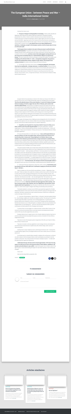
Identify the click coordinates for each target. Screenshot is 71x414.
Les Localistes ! (44, 411)
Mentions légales (21, 411)
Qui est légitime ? (53, 390)
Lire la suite (14, 398)
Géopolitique (22, 257)
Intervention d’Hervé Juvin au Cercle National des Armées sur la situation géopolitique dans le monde (35, 390)
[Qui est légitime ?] (57, 380)
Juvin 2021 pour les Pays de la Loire (32, 411)
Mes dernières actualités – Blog (10, 411)
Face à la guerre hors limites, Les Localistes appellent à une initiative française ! (13, 390)
